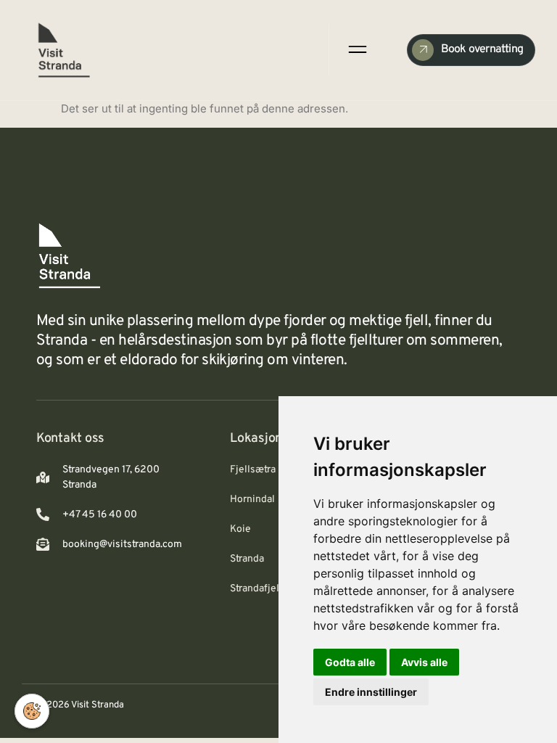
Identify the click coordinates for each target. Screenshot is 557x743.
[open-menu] (356, 49)
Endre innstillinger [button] (371, 692)
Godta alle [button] (350, 662)
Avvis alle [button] (424, 662)
